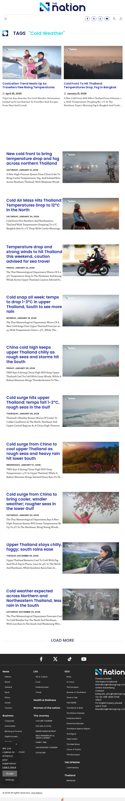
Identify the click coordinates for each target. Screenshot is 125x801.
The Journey (41, 715)
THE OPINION (72, 762)
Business (8, 715)
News (6, 671)
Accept (10, 773)
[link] (31, 79)
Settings (9, 779)
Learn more (9, 767)
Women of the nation (47, 707)
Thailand (69, 775)
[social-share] (87, 18)
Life (36, 671)
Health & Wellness (45, 700)
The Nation (36, 792)
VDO (67, 671)
